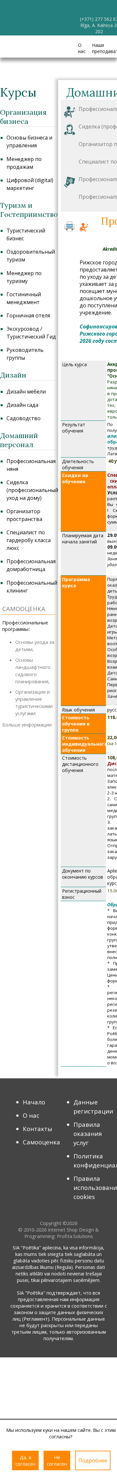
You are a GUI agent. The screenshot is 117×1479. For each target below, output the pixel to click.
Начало (34, 1102)
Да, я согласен (25, 1460)
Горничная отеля (28, 315)
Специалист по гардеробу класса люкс (28, 540)
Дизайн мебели (26, 391)
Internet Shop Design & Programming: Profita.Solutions (61, 1232)
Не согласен (57, 1460)
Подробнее (92, 1460)
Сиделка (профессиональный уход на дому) (32, 490)
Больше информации (27, 724)
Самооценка (41, 1142)
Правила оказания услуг (87, 1133)
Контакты (37, 1129)
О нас (81, 48)
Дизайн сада (22, 404)
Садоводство (23, 418)
